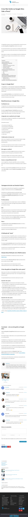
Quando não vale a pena (6, 78)
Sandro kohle (7, 387)
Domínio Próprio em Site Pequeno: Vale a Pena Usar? (12, 470)
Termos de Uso (12, 504)
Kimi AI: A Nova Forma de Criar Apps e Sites (11, 474)
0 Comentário (10, 475)
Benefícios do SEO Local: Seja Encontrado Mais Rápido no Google (14, 478)
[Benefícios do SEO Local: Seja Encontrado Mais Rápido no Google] (3, 479)
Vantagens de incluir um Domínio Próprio (8, 69)
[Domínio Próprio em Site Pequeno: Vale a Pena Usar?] (3, 470)
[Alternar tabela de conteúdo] (16, 60)
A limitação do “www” (5, 74)
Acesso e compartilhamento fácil (7, 68)
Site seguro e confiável (6, 67)
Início (11, 497)
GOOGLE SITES (3, 465)
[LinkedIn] (6, 447)
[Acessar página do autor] (3, 363)
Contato (11, 500)
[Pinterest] (8, 447)
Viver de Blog (20, 504)
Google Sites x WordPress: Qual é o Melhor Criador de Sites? (5, 380)
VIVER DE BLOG (3, 463)
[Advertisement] (14, 38)
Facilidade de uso (5, 64)
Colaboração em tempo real (7, 66)
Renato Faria (8, 363)
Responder (25, 392)
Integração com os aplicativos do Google (8, 65)
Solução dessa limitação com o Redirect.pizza (9, 75)
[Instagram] (4, 447)
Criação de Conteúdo (21, 497)
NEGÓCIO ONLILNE (4, 462)
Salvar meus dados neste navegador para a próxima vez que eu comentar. (13, 438)
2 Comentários (11, 479)
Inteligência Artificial (21, 500)
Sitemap (11, 501)
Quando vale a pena (5, 77)
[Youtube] (10, 447)
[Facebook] (2, 447)
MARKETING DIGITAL (4, 464)
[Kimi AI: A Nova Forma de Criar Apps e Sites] (3, 474)
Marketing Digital (21, 501)
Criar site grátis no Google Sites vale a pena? (9, 76)
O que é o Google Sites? (5, 61)
